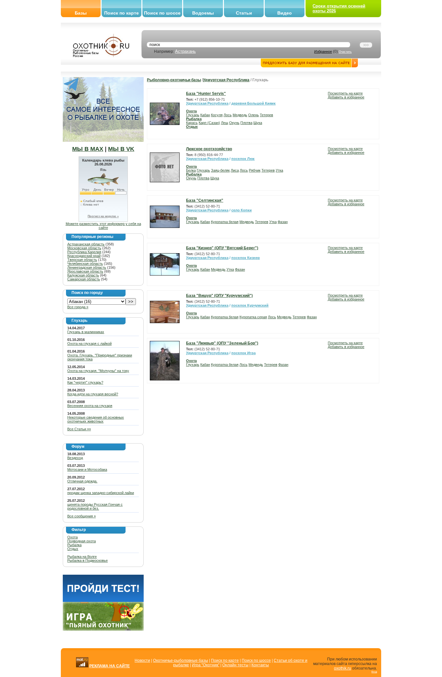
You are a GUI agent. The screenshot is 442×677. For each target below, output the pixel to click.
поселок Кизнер (245, 258)
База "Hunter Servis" (206, 93)
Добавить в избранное (346, 97)
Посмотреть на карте (345, 93)
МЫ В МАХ (87, 149)
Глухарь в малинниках (85, 332)
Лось (228, 115)
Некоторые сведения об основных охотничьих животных (95, 419)
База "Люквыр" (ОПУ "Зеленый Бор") (222, 343)
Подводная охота (81, 541)
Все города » (77, 307)
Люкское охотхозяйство (209, 149)
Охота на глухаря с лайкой (89, 343)
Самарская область (83, 279)
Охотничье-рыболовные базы (180, 660)
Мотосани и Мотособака (87, 469)
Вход (374, 672)
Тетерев (266, 115)
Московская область (84, 248)
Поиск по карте (121, 13)
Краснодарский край (84, 256)
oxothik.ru (342, 668)
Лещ (224, 123)
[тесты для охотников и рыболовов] (103, 601)
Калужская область (83, 275)
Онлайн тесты (235, 665)
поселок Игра (243, 353)
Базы (81, 13)
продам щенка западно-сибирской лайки (100, 493)
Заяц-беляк (220, 170)
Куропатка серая (253, 317)
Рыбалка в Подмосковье (87, 560)
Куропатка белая (224, 222)
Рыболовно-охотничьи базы (174, 80)
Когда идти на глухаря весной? (92, 394)
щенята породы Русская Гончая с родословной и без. (95, 506)
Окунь (234, 123)
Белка (191, 170)
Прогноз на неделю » (103, 216)
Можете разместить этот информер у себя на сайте (103, 226)
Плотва (246, 123)
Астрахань (185, 51)
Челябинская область (85, 263)
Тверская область (82, 260)
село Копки (241, 210)
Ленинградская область (86, 267)
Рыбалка (74, 545)
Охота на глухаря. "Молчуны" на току (98, 371)
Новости (142, 660)
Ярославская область (85, 271)
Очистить (345, 51)
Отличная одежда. (82, 481)
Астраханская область (86, 244)
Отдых (72, 549)
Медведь (240, 115)
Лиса (235, 170)
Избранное (323, 51)
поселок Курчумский (250, 305)
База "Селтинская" (204, 200)
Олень (253, 115)
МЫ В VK (121, 149)
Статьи (244, 13)
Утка (279, 170)
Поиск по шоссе (162, 13)
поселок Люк (243, 159)
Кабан (205, 115)
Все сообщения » (81, 516)
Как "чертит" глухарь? (85, 382)
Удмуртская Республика (226, 80)
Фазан (283, 222)
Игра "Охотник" (205, 665)
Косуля (217, 115)
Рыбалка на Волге (82, 557)
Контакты (260, 665)
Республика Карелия (84, 252)
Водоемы (203, 13)
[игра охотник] (103, 629)
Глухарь (192, 115)
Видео (284, 13)
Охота (72, 537)
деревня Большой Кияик (253, 103)
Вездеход (75, 458)
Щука (257, 123)
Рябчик (254, 170)
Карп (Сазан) (209, 123)
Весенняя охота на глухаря (89, 406)
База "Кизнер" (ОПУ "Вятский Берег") (222, 248)
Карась (192, 123)
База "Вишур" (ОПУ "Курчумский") (219, 295)
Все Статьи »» (79, 429)
